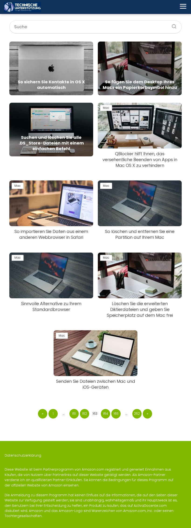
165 (116, 413)
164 (105, 413)
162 (84, 413)
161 (74, 413)
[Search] (172, 25)
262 (137, 413)
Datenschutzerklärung (23, 455)
